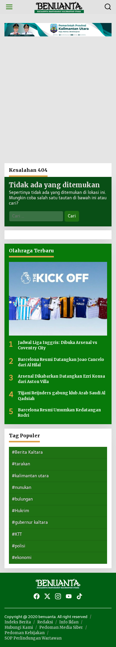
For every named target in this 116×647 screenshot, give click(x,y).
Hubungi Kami (18, 627)
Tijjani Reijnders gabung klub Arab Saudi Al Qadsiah (61, 395)
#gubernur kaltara (30, 522)
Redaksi (45, 622)
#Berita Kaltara (27, 452)
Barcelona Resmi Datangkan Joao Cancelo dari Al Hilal (61, 362)
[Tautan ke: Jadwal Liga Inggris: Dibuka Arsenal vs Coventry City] (58, 299)
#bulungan (22, 499)
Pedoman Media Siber (61, 627)
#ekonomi (22, 557)
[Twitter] (47, 596)
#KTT (17, 534)
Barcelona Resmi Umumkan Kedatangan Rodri (59, 412)
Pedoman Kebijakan (24, 632)
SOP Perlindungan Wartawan (33, 638)
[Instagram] (58, 596)
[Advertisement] (58, 102)
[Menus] (9, 7)
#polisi (18, 546)
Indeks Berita (17, 622)
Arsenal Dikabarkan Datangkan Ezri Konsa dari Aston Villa (61, 379)
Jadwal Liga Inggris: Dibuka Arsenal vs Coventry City (57, 345)
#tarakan (21, 464)
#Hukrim (20, 510)
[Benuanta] (59, 6)
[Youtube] (69, 596)
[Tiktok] (79, 596)
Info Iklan (69, 622)
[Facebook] (36, 596)
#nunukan (21, 487)
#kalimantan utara (30, 475)
